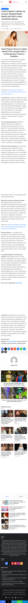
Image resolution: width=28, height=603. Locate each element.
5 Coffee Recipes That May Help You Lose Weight (12, 581)
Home (3, 6)
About (17, 592)
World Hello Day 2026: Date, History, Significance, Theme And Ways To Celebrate (17, 502)
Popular (21, 496)
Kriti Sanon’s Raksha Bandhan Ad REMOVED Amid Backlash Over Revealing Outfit (6, 453)
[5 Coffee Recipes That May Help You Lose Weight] (5, 521)
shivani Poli (5, 28)
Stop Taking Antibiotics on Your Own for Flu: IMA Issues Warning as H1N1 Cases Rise (18, 527)
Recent (7, 496)
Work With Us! (22, 592)
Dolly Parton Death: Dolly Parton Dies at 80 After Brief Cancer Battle (21, 453)
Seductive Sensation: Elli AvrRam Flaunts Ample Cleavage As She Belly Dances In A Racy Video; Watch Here (13, 226)
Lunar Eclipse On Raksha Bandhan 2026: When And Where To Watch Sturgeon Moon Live (17, 515)
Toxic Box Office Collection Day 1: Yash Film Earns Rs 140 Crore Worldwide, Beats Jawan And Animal (20, 437)
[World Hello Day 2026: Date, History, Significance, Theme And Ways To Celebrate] (5, 502)
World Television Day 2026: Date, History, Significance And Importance (17, 508)
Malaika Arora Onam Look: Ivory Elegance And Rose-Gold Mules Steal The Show (7, 436)
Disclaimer (5, 594)
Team (14, 592)
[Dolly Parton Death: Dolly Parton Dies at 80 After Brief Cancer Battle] (21, 447)
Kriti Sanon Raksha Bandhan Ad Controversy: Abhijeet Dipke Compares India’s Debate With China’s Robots (7, 421)
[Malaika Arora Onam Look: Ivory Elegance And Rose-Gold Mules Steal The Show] (7, 430)
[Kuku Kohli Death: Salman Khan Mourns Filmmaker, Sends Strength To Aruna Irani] (21, 413)
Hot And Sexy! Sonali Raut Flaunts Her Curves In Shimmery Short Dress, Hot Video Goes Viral (13, 92)
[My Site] (14, 2)
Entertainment (8, 6)
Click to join (18, 283)
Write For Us (9, 594)
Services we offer (21, 594)
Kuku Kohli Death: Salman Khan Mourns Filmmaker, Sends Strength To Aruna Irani (21, 420)
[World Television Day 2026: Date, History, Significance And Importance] (5, 508)
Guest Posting (9, 592)
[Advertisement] (14, 179)
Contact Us (15, 594)
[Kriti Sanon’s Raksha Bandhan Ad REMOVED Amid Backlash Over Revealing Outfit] (7, 447)
